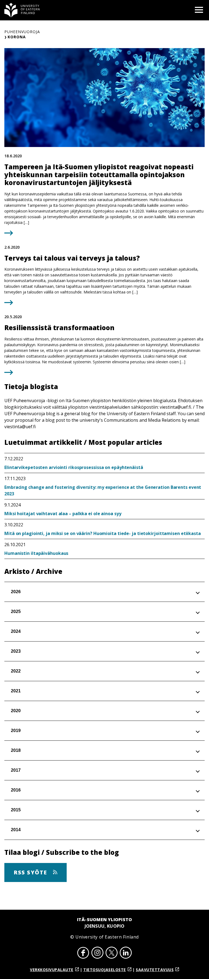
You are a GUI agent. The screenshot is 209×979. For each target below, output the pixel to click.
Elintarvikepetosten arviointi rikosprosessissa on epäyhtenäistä (73, 467)
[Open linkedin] (126, 953)
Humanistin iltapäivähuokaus (36, 553)
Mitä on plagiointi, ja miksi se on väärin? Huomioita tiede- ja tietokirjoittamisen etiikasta (102, 533)
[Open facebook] (83, 953)
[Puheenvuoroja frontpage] (22, 10)
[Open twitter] (112, 953)
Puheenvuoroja (22, 31)
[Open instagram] (97, 953)
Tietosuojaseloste (104, 969)
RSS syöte (31, 872)
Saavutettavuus (155, 969)
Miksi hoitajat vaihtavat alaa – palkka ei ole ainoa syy (62, 514)
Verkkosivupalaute (51, 969)
